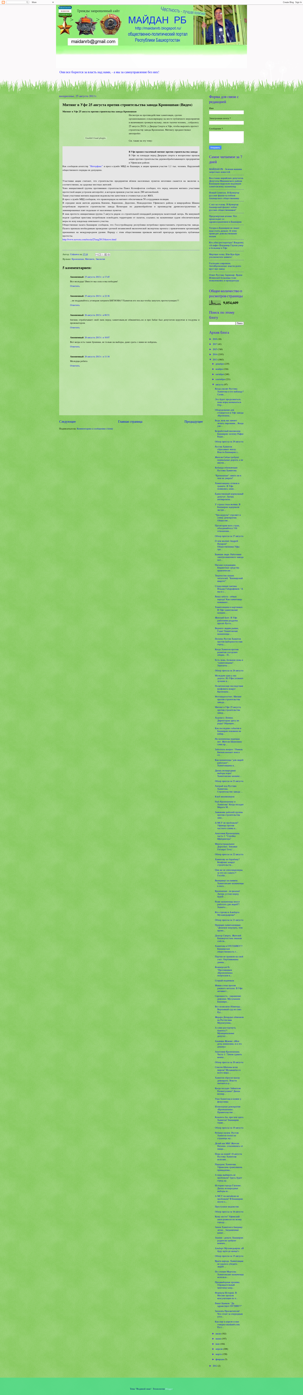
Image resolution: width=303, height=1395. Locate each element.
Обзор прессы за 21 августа (229, 919)
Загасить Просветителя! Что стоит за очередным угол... (229, 1313)
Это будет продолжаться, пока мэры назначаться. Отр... (228, 402)
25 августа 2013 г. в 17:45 (97, 276)
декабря (220, 363)
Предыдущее (193, 421)
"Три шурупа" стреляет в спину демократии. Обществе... (228, 517)
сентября (221, 379)
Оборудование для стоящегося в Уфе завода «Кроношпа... (229, 412)
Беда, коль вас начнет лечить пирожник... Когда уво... (229, 423)
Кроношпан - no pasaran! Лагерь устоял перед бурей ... (227, 893)
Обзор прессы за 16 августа (229, 1211)
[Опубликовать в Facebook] (105, 254)
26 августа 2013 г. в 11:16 (97, 356)
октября (220, 374)
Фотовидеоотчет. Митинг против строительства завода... (228, 699)
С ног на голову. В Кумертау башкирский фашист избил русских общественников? (224, 207)
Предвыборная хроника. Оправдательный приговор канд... (227, 1284)
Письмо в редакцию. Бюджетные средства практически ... (227, 567)
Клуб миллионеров (224, 796)
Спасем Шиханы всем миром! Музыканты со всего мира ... (228, 1069)
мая (218, 1343)
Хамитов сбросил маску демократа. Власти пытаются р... (227, 1080)
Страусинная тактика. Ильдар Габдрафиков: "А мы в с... (229, 588)
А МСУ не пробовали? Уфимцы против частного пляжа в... (226, 825)
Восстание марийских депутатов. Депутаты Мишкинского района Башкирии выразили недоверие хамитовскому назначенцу (226, 182)
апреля (219, 1348)
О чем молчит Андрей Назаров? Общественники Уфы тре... (227, 545)
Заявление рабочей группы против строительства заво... (229, 814)
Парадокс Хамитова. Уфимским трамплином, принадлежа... (229, 1167)
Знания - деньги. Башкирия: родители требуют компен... (229, 1240)
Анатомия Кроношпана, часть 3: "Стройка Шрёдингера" (227, 836)
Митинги (89, 258)
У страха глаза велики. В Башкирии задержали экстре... (227, 507)
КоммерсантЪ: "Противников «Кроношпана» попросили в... (224, 971)
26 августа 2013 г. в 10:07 (97, 337)
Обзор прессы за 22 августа (229, 854)
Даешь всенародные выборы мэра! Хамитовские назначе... (228, 773)
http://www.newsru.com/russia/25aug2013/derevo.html (89, 239)
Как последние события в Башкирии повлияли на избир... (228, 731)
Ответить (75, 285)
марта (219, 1354)
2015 (215, 349)
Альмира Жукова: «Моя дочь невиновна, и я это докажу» (228, 1043)
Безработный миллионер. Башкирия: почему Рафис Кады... (229, 433)
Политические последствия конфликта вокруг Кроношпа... (229, 688)
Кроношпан (78, 258)
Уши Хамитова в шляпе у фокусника (228, 1100)
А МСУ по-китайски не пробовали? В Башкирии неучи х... (229, 1198)
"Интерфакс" (96, 166)
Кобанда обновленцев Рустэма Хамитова (226, 469)
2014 (215, 354)
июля (218, 1333)
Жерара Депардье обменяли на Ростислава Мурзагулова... (229, 1019)
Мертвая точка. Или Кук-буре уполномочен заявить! (224, 256)
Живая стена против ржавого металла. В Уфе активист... (229, 988)
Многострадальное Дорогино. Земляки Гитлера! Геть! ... (226, 846)
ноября (219, 368)
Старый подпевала (224, 980)
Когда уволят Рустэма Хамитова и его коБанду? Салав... (229, 391)
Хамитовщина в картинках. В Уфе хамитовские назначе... (229, 609)
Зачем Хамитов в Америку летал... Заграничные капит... (229, 1229)
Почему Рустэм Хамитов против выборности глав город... (228, 641)
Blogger (169, 1388)
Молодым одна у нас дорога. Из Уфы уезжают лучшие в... (229, 678)
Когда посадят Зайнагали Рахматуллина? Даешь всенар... (228, 1091)
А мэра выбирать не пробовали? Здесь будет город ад (228, 1177)
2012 (215, 1365)
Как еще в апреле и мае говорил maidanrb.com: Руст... (227, 1324)
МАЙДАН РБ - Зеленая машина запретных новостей (225, 170)
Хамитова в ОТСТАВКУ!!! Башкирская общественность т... (229, 948)
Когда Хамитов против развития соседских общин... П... (226, 652)
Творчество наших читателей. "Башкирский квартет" (229, 578)
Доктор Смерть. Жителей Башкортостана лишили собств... (228, 938)
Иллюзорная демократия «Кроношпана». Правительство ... (227, 1109)
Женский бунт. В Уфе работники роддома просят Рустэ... (226, 620)
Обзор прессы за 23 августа (229, 781)
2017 (215, 344)
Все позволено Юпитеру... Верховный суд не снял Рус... (228, 1009)
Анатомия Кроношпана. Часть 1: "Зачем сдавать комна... (228, 1054)
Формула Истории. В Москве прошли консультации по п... (226, 1295)
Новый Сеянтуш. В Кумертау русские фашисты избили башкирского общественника (224, 195)
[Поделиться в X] (102, 254)
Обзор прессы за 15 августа (229, 1255)
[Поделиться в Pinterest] (108, 254)
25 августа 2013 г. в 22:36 (97, 295)
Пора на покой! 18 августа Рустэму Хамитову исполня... (228, 1156)
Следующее (67, 421)
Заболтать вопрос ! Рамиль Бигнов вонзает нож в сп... (229, 752)
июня (219, 1338)
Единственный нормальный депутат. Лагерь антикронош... (229, 496)
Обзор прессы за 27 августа (229, 536)
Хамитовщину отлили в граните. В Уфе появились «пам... (227, 486)
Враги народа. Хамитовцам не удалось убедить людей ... (229, 1263)
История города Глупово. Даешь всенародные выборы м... (228, 1188)
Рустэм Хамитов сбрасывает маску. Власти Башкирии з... (227, 449)
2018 (215, 338)
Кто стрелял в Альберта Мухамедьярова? (227, 913)
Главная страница (130, 421)
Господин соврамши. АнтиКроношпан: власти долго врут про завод (225, 266)
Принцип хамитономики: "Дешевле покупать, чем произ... (229, 927)
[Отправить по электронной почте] (96, 254)
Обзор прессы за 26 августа (229, 670)
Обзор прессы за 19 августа (229, 1127)
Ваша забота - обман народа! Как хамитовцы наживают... (228, 599)
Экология (100, 258)
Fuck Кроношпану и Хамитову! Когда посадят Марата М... (229, 804)
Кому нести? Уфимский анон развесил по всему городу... (228, 1219)
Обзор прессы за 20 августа (229, 1062)
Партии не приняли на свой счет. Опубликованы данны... (229, 959)
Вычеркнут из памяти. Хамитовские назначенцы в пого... (229, 883)
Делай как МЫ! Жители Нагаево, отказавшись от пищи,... (229, 1146)
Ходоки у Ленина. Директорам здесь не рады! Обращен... (227, 720)
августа (220, 384)
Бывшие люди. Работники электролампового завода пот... (229, 557)
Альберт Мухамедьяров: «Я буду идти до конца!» (229, 1250)
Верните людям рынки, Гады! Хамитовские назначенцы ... (227, 631)
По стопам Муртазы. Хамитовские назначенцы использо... (229, 1274)
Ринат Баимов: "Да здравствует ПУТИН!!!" (228, 1305)
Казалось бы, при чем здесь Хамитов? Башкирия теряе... (229, 1119)
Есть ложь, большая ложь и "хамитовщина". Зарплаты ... (229, 662)
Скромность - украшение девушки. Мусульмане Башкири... (228, 998)
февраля (220, 1359)
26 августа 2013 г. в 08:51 (97, 314)
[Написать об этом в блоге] (99, 254)
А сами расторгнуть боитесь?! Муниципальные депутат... (225, 1031)
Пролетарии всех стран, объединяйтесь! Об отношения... (227, 528)
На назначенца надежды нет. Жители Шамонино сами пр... (228, 741)
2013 (215, 359)
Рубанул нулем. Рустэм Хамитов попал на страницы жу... (227, 1135)
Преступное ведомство (227, 1206)
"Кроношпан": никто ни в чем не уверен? (228, 477)
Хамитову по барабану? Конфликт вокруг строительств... (227, 862)
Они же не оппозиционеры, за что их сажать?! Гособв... (229, 872)
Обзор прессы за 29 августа (229, 441)
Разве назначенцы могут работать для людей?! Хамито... (227, 904)
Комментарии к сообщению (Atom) (95, 428)
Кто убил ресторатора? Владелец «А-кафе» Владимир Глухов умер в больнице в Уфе (226, 245)
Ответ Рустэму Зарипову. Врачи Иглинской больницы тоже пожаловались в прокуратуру (225, 277)
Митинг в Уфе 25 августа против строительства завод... (228, 709)
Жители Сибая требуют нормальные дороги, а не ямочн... (229, 459)
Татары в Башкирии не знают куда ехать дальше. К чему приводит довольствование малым (224, 232)
